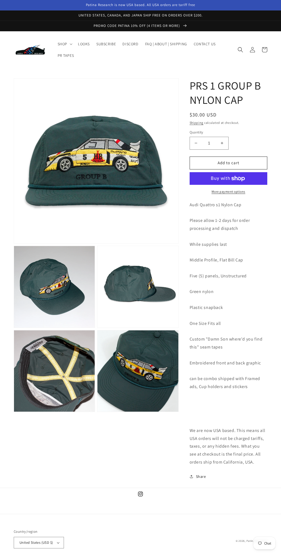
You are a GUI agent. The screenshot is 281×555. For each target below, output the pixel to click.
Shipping (197, 123)
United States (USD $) (36, 542)
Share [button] (201, 476)
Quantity (196, 132)
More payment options (228, 191)
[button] (64, 44)
